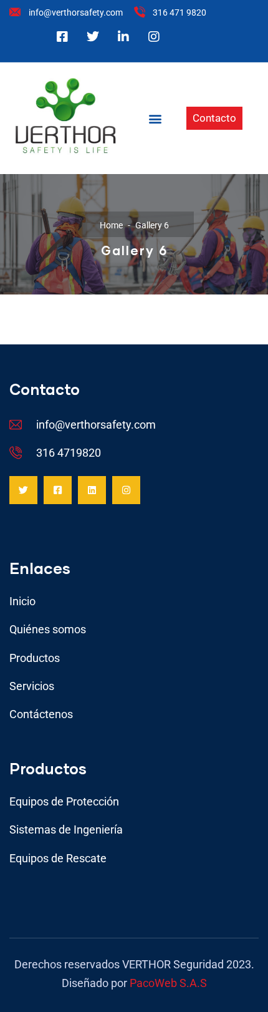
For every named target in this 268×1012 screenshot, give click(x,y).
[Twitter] (23, 490)
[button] (155, 118)
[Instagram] (126, 490)
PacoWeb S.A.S (168, 983)
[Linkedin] (92, 490)
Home (111, 225)
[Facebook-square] (58, 490)
